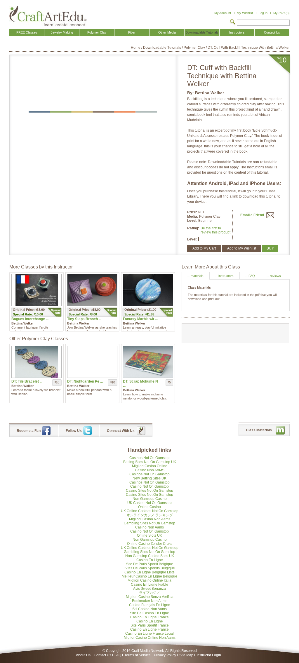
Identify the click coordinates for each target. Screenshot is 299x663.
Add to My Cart (204, 248)
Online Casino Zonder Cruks (149, 544)
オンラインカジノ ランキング (149, 515)
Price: (192, 212)
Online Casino (149, 507)
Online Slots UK (149, 535)
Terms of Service (137, 655)
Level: (192, 221)
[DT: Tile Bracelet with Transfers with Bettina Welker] (36, 362)
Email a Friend (252, 215)
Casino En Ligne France (149, 617)
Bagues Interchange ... (29, 319)
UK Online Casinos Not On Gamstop (149, 511)
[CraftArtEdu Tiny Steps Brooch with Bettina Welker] (92, 290)
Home (135, 48)
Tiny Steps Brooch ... (84, 319)
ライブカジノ (149, 593)
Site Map (186, 655)
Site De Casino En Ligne (149, 613)
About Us (83, 655)
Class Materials (259, 430)
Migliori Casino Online (149, 466)
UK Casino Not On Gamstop (149, 503)
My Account (222, 13)
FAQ (117, 655)
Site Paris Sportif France (150, 625)
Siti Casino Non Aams (149, 609)
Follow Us (74, 431)
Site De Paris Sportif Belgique (149, 564)
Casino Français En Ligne (149, 605)
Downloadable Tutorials (162, 48)
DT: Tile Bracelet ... (26, 381)
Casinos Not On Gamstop (149, 458)
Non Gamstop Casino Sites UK (149, 556)
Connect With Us (121, 431)
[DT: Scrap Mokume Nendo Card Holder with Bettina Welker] (148, 362)
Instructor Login (209, 655)
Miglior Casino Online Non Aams (149, 638)
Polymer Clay (194, 48)
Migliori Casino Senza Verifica (149, 597)
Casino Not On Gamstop (149, 486)
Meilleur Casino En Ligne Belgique (149, 576)
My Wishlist (245, 13)
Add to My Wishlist (241, 248)
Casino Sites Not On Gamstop (149, 490)
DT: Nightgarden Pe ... (85, 381)
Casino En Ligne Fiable (149, 584)
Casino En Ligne (149, 560)
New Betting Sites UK (149, 478)
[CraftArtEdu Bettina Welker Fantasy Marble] (148, 290)
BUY (270, 248)
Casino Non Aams (149, 527)
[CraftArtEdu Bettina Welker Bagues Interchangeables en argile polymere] (36, 290)
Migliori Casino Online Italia (149, 580)
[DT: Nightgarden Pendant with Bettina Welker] (92, 362)
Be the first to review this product (215, 230)
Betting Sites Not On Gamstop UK (149, 462)
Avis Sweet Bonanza (149, 589)
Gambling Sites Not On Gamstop (149, 523)
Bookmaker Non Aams (149, 601)
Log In (263, 13)
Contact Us (102, 655)
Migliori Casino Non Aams (149, 519)
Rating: (193, 228)
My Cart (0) (281, 13)
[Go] (233, 22)
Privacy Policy (165, 655)
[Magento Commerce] (47, 16)
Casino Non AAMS (149, 470)
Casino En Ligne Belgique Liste (149, 572)
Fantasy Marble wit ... (140, 319)
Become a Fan (29, 431)
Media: (193, 216)
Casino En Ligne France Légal (149, 633)
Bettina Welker (209, 92)
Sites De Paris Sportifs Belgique (149, 568)
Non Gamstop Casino (150, 499)
